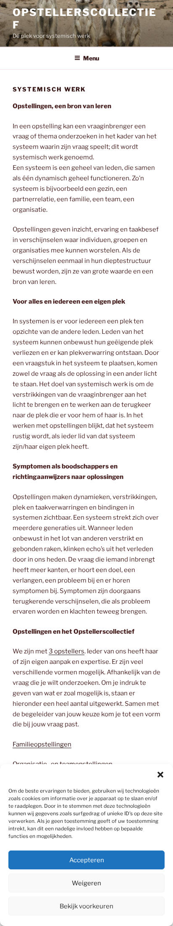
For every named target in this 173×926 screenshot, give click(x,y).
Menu (91, 58)
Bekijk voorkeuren (86, 906)
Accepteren (86, 860)
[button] (160, 774)
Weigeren (86, 883)
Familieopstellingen (42, 744)
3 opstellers (66, 651)
